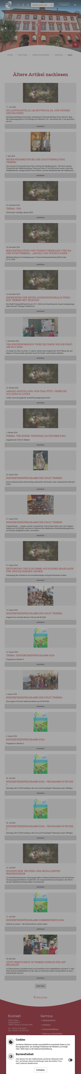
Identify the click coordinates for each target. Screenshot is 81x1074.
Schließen (40, 1070)
